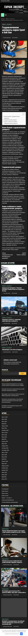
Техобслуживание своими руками (10, 502)
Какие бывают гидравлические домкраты (12, 117)
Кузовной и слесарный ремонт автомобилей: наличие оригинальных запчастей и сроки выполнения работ (12, 401)
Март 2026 (4, 428)
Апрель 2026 (5, 426)
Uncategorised (5, 489)
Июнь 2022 (4, 472)
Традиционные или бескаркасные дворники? (7, 255)
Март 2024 (4, 463)
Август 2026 (5, 417)
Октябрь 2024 (5, 448)
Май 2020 (4, 476)
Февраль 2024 (5, 465)
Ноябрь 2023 (5, 468)
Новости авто (5, 493)
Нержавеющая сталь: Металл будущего (12, 349)
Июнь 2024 (4, 457)
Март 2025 (4, 443)
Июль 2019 (4, 479)
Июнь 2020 (4, 474)
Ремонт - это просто (7, 24)
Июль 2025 (4, 434)
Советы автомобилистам (8, 500)
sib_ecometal (15, 37)
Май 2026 (4, 423)
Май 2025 (4, 439)
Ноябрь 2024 (5, 445)
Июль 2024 (4, 454)
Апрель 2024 (5, 461)
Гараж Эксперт (14, 7)
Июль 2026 (4, 419)
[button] (22, 114)
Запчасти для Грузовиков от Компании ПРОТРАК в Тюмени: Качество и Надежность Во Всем (13, 289)
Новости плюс (5, 495)
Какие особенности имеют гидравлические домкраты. (11, 122)
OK (21, 633)
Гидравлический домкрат (10, 120)
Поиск (5, 370)
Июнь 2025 (4, 437)
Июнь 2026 (4, 421)
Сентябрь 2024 (5, 450)
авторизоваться (14, 364)
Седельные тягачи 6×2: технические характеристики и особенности (11, 320)
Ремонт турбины (21, 253)
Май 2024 (4, 459)
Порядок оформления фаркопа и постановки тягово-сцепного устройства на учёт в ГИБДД (13, 531)
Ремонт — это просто (7, 497)
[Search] (26, 15)
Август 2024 (5, 452)
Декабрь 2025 (5, 430)
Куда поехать (5, 491)
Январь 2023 (5, 470)
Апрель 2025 (5, 441)
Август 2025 (5, 432)
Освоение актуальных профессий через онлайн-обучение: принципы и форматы (12, 561)
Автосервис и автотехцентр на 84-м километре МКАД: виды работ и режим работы (14, 591)
